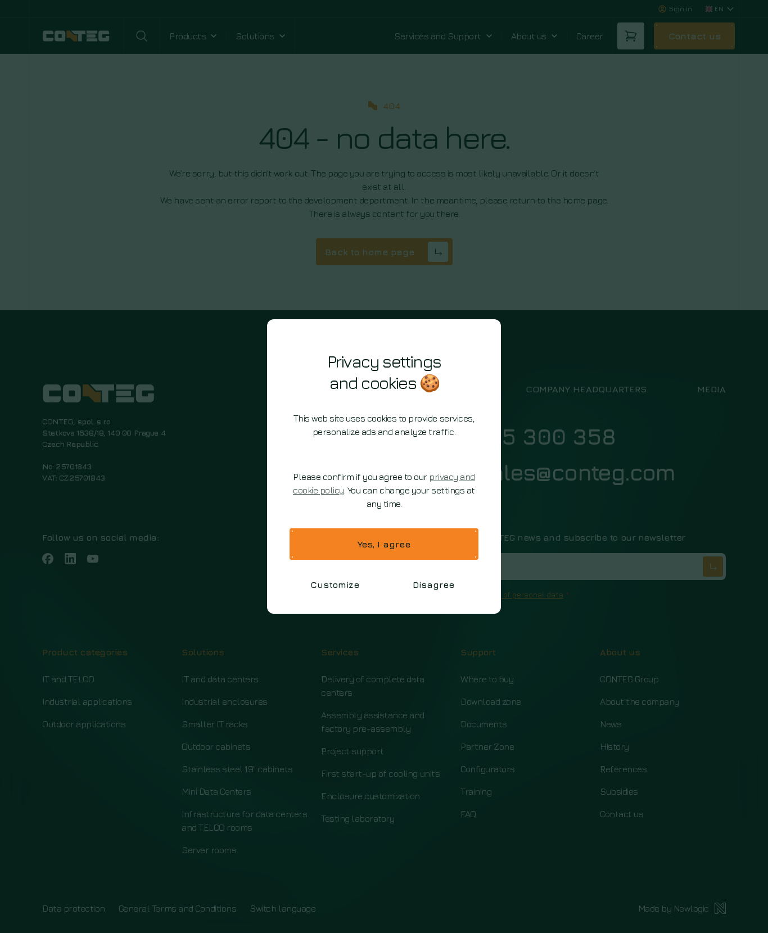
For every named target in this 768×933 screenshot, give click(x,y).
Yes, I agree (384, 544)
